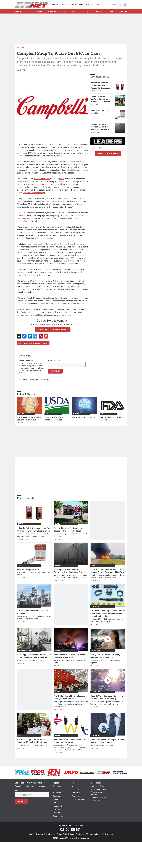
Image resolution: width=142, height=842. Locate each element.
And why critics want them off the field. (31, 660)
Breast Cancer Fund (42, 179)
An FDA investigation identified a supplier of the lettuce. (70, 535)
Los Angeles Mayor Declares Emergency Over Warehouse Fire (99, 126)
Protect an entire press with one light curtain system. (33, 574)
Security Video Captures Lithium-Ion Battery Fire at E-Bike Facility (106, 697)
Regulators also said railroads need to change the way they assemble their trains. (107, 576)
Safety (20, 47)
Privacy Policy (62, 834)
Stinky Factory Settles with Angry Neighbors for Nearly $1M (105, 656)
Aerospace (95, 606)
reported (20, 247)
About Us (32, 834)
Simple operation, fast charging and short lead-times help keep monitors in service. (32, 535)
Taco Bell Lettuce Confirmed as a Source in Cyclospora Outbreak (100, 99)
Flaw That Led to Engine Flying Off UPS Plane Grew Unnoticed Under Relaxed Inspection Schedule (107, 613)
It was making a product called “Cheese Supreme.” (105, 661)
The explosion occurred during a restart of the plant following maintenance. (34, 617)
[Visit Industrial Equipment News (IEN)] (54, 772)
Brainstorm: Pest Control (84, 417)
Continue (55, 371)
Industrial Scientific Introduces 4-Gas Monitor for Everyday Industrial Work (99, 85)
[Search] (120, 5)
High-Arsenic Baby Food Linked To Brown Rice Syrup (29, 419)
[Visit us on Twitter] (67, 829)
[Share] (24, 336)
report (61, 179)
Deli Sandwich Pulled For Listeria (112, 418)
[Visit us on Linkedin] (78, 829)
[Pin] (41, 336)
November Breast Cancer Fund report (41, 184)
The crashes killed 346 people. (102, 745)
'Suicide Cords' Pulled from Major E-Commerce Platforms (70, 741)
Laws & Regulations (25, 650)
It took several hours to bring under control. (33, 745)
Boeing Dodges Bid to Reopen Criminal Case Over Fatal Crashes (107, 741)
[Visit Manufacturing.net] (104, 772)
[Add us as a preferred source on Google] (46, 336)
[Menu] (125, 5)
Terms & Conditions (77, 834)
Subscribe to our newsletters (53, 330)
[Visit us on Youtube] (73, 829)
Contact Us (42, 834)
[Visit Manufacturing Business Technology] (120, 772)
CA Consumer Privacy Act (95, 834)
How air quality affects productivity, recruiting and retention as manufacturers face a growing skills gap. (71, 704)
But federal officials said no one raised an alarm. (69, 661)
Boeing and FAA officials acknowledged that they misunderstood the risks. (107, 620)
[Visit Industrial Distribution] (87, 772)
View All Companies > (108, 154)
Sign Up (21, 801)
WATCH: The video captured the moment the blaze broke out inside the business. (106, 703)
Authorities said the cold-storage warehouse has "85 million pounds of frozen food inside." (71, 576)
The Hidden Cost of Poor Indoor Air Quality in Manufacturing (69, 697)
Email (17, 791)
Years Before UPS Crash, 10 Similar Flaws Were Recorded (69, 656)
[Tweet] (35, 336)
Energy (20, 606)
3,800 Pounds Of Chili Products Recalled (54, 418)
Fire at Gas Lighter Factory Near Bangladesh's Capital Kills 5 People (32, 741)
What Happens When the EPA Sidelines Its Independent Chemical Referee (34, 656)
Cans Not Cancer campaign (34, 193)
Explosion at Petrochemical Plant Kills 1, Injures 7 (34, 612)
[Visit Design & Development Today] (22, 772)
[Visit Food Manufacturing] (38, 772)
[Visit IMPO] (71, 772)
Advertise (51, 834)
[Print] (19, 336)
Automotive (96, 692)
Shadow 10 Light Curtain (101, 110)
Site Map (110, 834)
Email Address (54, 360)
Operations (96, 650)
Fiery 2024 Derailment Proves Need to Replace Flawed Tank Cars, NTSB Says (107, 570)
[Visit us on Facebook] (62, 829)
